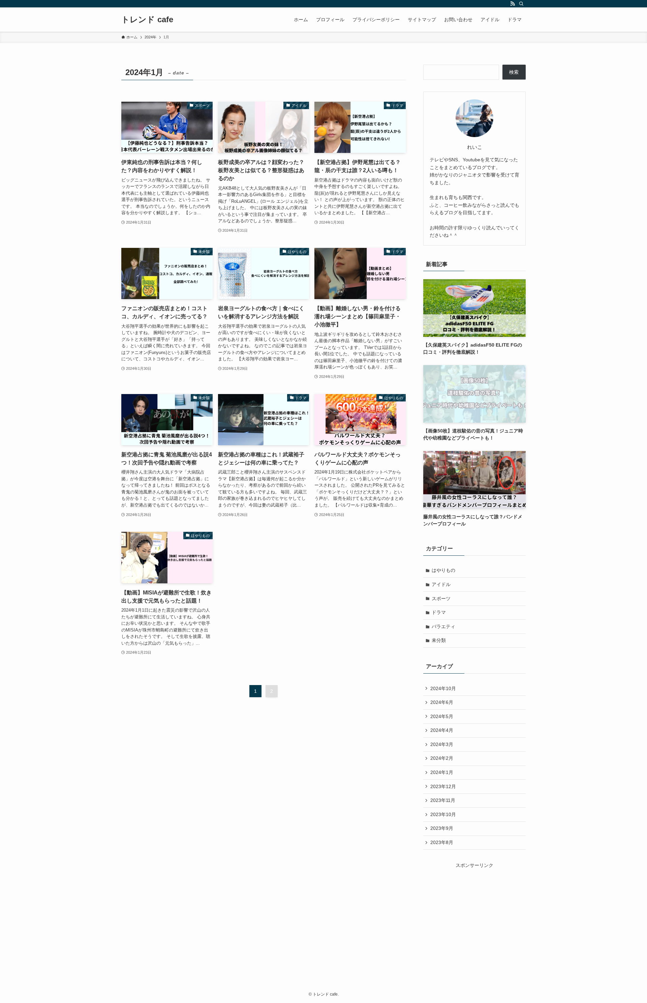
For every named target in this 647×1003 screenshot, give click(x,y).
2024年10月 (443, 688)
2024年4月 (441, 730)
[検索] (521, 3)
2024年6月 (441, 702)
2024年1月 (441, 772)
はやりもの (443, 570)
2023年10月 (443, 814)
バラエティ (443, 626)
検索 (514, 72)
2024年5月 (441, 716)
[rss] (512, 3)
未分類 (439, 640)
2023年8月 (441, 842)
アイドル (441, 584)
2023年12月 (443, 786)
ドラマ (439, 612)
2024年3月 (441, 744)
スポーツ (441, 598)
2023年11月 (442, 800)
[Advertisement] (474, 911)
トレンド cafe (147, 19)
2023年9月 (441, 828)
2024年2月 (441, 758)
